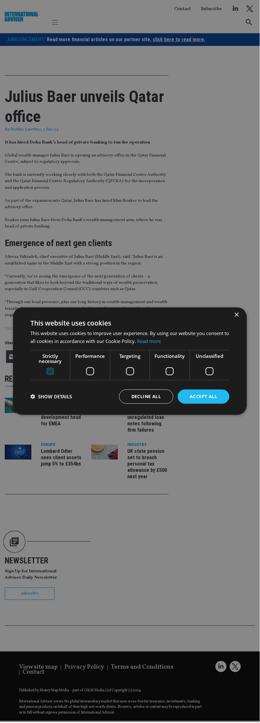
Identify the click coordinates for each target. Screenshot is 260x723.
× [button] (236, 315)
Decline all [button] (146, 396)
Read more (149, 341)
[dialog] (130, 361)
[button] (51, 396)
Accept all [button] (203, 396)
